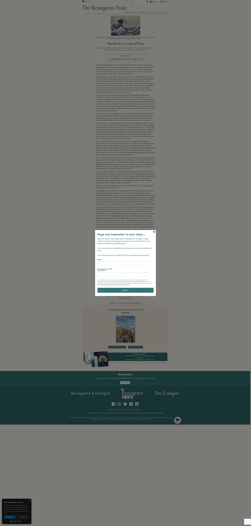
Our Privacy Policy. (125, 284)
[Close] (154, 232)
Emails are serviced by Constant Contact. (110, 284)
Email (99, 259)
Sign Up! (125, 290)
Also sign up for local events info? (104, 269)
